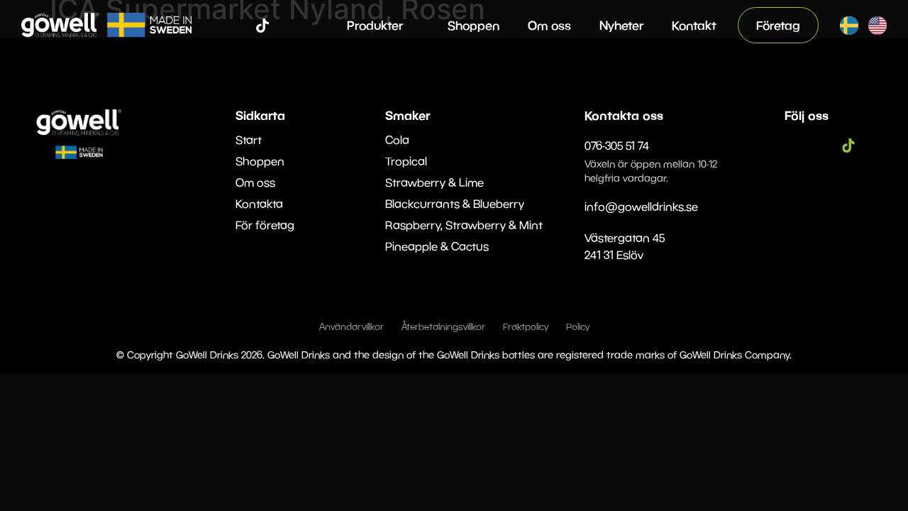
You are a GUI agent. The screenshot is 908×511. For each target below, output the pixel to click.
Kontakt (694, 25)
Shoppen (473, 25)
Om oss (549, 25)
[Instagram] (241, 25)
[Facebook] (220, 25)
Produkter (375, 25)
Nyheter (621, 25)
